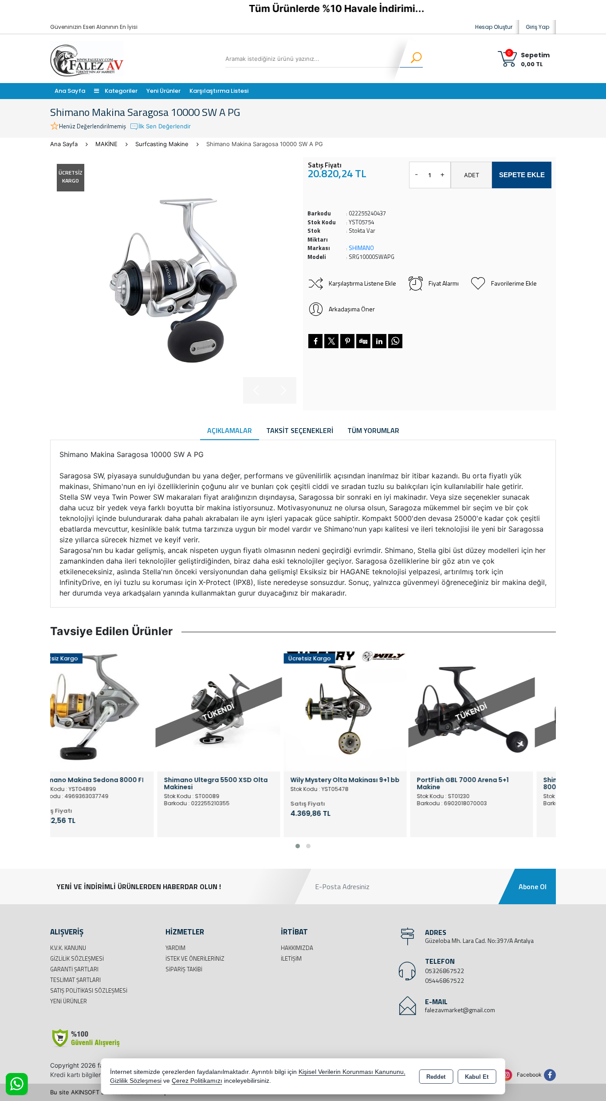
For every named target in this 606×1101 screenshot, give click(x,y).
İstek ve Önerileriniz (194, 958)
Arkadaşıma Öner (352, 309)
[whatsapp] (395, 341)
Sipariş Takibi (183, 969)
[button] (297, 846)
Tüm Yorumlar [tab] (373, 430)
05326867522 (444, 970)
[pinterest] (347, 341)
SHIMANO (361, 247)
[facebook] (315, 341)
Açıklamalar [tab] (229, 430)
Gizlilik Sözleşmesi (77, 958)
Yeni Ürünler (68, 1001)
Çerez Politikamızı (197, 1080)
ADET (471, 175)
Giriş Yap (537, 27)
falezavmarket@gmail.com (460, 1009)
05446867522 (444, 980)
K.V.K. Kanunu (68, 947)
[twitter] (331, 341)
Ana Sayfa (70, 91)
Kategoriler (120, 91)
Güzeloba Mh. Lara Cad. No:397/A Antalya (479, 940)
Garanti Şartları (74, 969)
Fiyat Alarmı (444, 283)
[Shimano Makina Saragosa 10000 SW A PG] (173, 280)
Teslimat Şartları (75, 979)
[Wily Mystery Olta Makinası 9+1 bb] (366, 709)
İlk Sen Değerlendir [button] (164, 126)
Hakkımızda (297, 947)
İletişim (291, 958)
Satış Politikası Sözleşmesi (88, 990)
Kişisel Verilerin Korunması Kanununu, (352, 1072)
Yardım (175, 947)
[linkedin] (379, 341)
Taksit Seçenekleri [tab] (299, 430)
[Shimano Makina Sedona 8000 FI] (113, 709)
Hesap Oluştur (493, 27)
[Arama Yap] (410, 59)
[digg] (363, 341)
